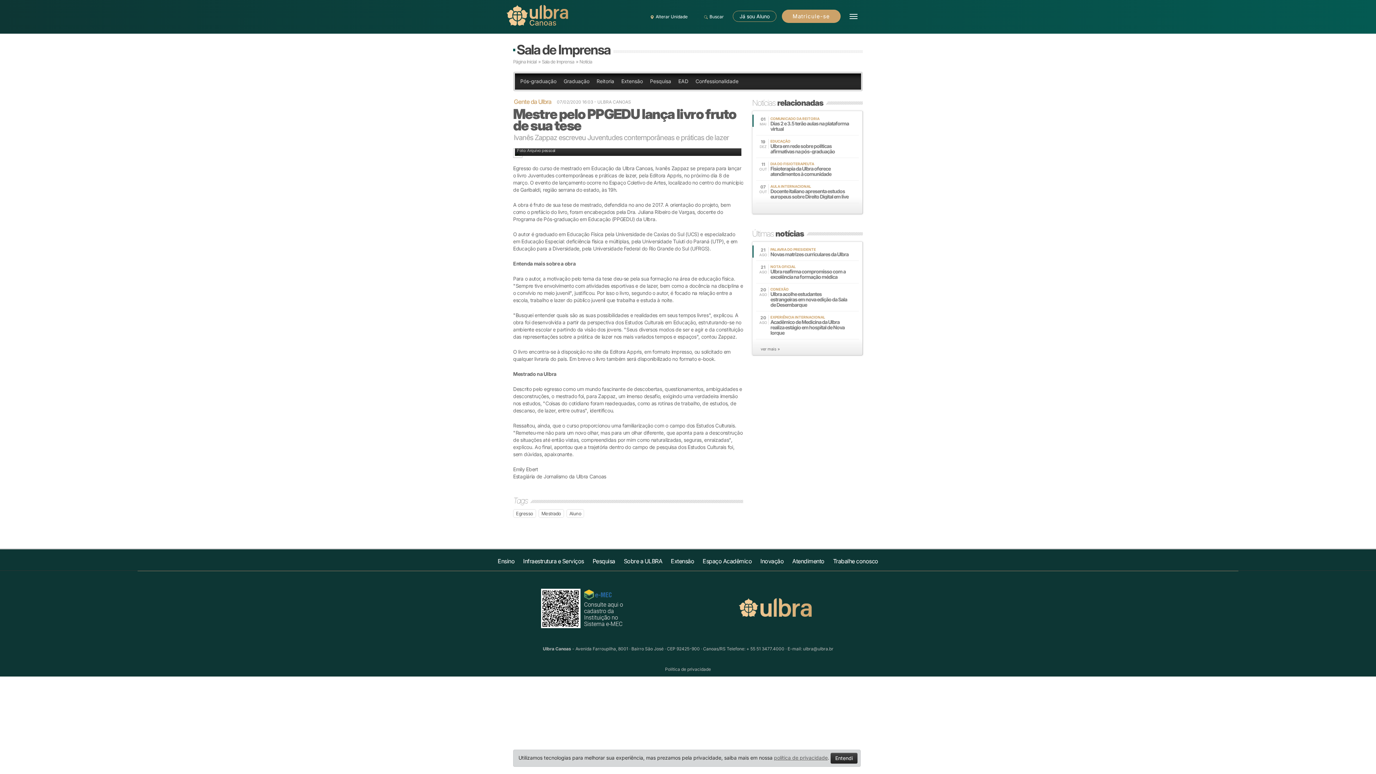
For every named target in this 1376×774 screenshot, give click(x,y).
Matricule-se (811, 16)
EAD (683, 81)
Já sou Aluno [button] (755, 16)
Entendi (844, 758)
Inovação (772, 561)
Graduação (576, 81)
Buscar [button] (717, 16)
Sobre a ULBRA (643, 561)
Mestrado (551, 513)
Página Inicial (524, 61)
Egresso (524, 513)
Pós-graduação (538, 81)
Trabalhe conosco (855, 561)
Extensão (632, 81)
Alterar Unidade (672, 16)
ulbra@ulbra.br (818, 648)
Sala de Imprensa (563, 50)
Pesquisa (660, 81)
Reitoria (605, 81)
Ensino (506, 561)
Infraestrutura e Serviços (553, 561)
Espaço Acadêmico (727, 561)
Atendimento (808, 561)
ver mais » (770, 349)
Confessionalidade (717, 81)
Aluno (575, 513)
